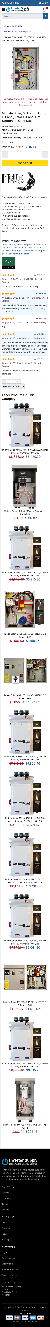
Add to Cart (25, 163)
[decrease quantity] (5, 154)
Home (5, 26)
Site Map (5, 1239)
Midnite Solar (16, 26)
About (4, 1222)
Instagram (6, 1198)
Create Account (8, 1258)
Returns (5, 1234)
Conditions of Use (9, 1275)
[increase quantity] (45, 154)
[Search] (45, 16)
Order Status (7, 1264)
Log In (45, 3)
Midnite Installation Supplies (17, 31)
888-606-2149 (12, 3)
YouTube (5, 1210)
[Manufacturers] (3, 9)
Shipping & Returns (10, 1269)
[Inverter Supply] (17, 9)
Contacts (6, 1228)
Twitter (5, 1204)
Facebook (6, 1193)
